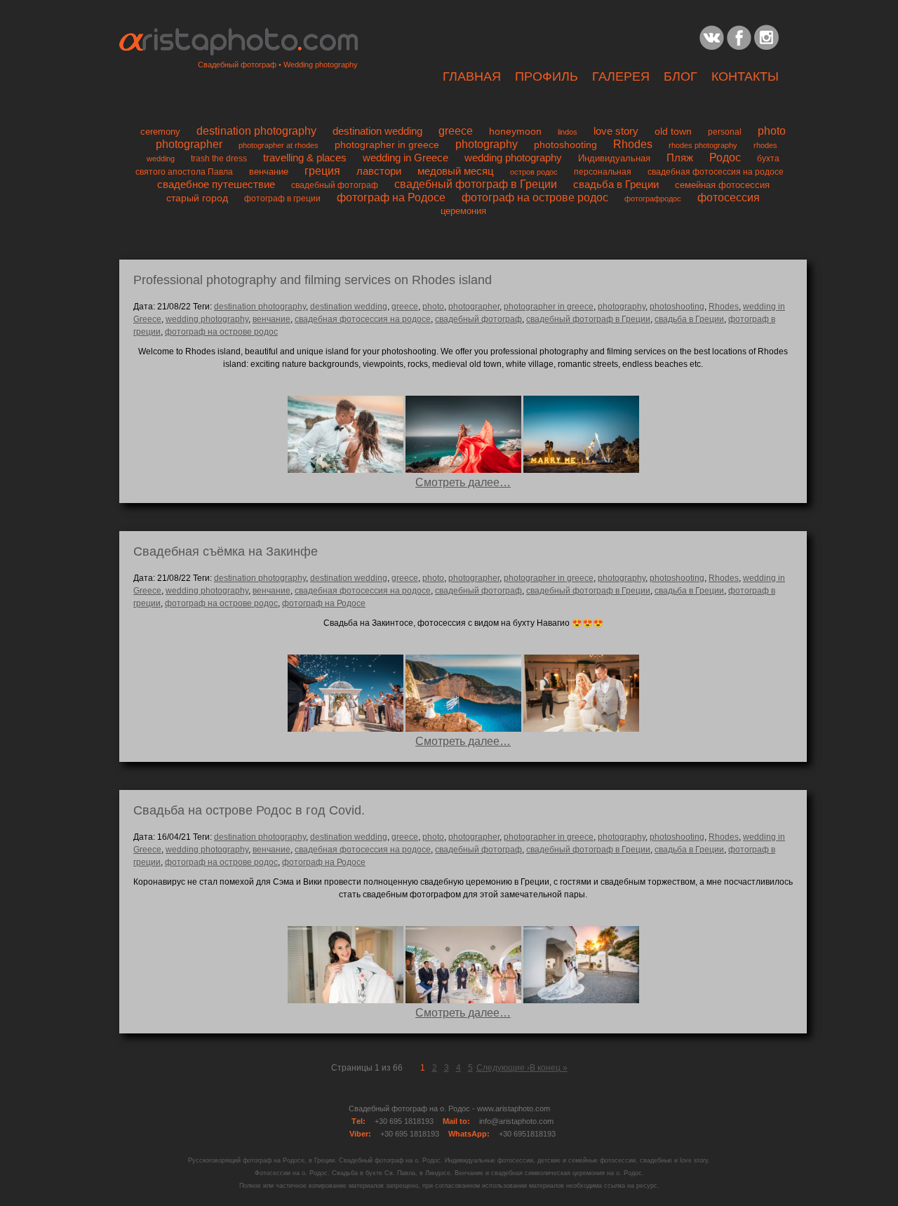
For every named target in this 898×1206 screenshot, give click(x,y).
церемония (463, 211)
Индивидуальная (614, 158)
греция (322, 171)
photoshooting (565, 144)
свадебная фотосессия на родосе (716, 172)
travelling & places (305, 157)
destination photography (256, 131)
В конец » (549, 1068)
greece (455, 131)
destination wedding (377, 131)
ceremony (160, 132)
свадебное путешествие (216, 184)
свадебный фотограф (334, 185)
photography (486, 144)
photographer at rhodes (279, 145)
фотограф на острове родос (535, 197)
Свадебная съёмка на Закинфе (225, 551)
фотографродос (652, 198)
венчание (268, 171)
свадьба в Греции (616, 184)
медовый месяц (455, 171)
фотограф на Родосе (391, 197)
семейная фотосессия (722, 185)
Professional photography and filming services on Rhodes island (312, 280)
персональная (602, 172)
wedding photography (513, 157)
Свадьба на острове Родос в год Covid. (249, 810)
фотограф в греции (282, 198)
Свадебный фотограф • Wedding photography (278, 64)
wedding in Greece (405, 157)
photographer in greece (387, 145)
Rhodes (632, 144)
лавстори (378, 171)
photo (772, 131)
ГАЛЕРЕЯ (621, 76)
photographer (189, 144)
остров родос (534, 172)
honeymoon (515, 131)
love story (616, 131)
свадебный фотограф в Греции (475, 184)
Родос (725, 157)
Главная (472, 76)
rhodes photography (703, 145)
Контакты (745, 76)
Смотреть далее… (463, 482)
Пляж (679, 157)
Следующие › (503, 1068)
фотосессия (728, 197)
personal (725, 132)
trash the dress (219, 158)
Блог (680, 76)
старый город (197, 198)
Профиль (546, 76)
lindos (567, 132)
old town (673, 131)
